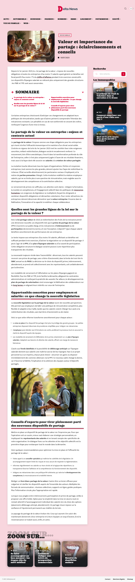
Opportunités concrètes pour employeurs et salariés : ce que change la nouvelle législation (66, 99)
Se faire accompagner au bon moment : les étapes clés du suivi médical (20, 558)
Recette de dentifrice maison (71, 560)
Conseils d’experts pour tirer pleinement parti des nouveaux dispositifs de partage (63, 108)
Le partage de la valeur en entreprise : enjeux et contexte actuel (29, 98)
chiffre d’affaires (44, 77)
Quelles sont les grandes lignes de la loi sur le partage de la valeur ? (29, 105)
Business (43, 551)
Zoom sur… (26, 536)
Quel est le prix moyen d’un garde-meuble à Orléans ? (108, 139)
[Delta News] (67, 8)
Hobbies (101, 91)
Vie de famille (65, 35)
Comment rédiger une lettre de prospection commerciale (45, 558)
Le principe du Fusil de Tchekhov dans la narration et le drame (108, 96)
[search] (125, 8)
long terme (18, 285)
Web (100, 112)
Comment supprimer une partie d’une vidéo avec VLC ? (109, 117)
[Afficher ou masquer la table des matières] (61, 92)
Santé (15, 551)
